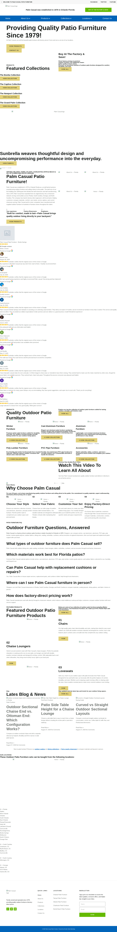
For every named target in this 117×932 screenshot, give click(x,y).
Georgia (5, 865)
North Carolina (7, 858)
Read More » (10, 743)
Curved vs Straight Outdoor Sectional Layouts (92, 709)
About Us (40, 898)
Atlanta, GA (3, 867)
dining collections (53, 749)
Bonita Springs (4, 833)
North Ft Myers (4, 837)
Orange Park (4, 839)
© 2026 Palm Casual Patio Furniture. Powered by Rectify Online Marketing (58, 929)
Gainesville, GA (4, 871)
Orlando (2, 815)
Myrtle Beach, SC (5, 848)
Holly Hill (2, 824)
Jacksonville (3, 828)
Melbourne (3, 835)
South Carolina (7, 844)
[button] (98, 10)
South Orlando (4, 818)
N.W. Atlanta (3, 869)
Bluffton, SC (3, 851)
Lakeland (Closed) (5, 826)
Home (39, 895)
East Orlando (4, 820)
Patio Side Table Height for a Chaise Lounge (57, 709)
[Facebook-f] (7, 909)
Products (40, 902)
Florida (5, 809)
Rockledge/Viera (5, 830)
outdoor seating (40, 749)
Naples (2, 811)
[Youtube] (15, 909)
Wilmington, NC (4, 860)
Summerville (3, 853)
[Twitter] (11, 909)
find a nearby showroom (69, 749)
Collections (41, 906)
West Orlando (4, 813)
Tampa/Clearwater (5, 822)
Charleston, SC (4, 846)
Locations (40, 909)
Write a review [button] (4, 248)
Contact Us (41, 913)
